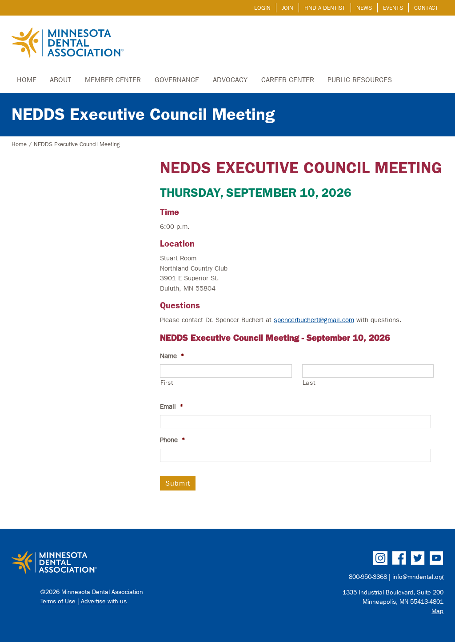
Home (26, 80)
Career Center (287, 80)
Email (172, 407)
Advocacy (230, 80)
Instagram (380, 558)
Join (287, 7)
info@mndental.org (417, 577)
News (364, 7)
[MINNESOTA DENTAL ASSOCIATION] (116, 563)
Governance (177, 80)
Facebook (399, 558)
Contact (426, 7)
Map (437, 611)
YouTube (436, 558)
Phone (172, 440)
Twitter (418, 558)
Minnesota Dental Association (68, 44)
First (166, 383)
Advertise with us (104, 601)
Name (172, 356)
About (60, 80)
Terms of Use (58, 601)
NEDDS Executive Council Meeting (143, 114)
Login (262, 7)
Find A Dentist (324, 7)
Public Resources (359, 80)
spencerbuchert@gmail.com (314, 320)
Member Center (113, 80)
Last (309, 383)
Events (393, 7)
